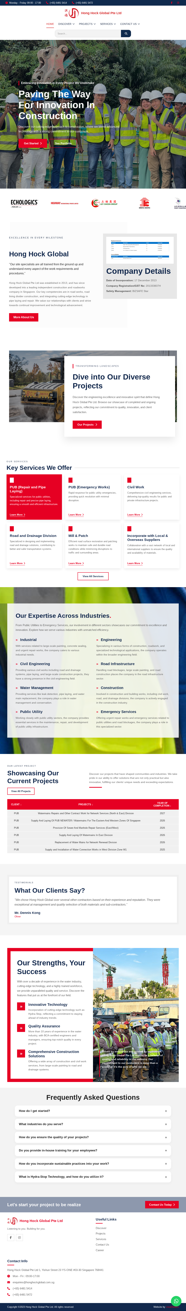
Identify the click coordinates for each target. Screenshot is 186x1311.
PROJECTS (85, 23)
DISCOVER (64, 23)
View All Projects (21, 791)
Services (101, 1239)
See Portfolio (63, 143)
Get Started (31, 143)
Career (100, 1250)
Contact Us (102, 1244)
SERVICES (106, 23)
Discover (101, 1228)
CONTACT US (128, 23)
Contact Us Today (160, 1204)
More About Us (23, 317)
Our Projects (85, 424)
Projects (101, 1233)
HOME (50, 23)
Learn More (16, 514)
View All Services (93, 576)
